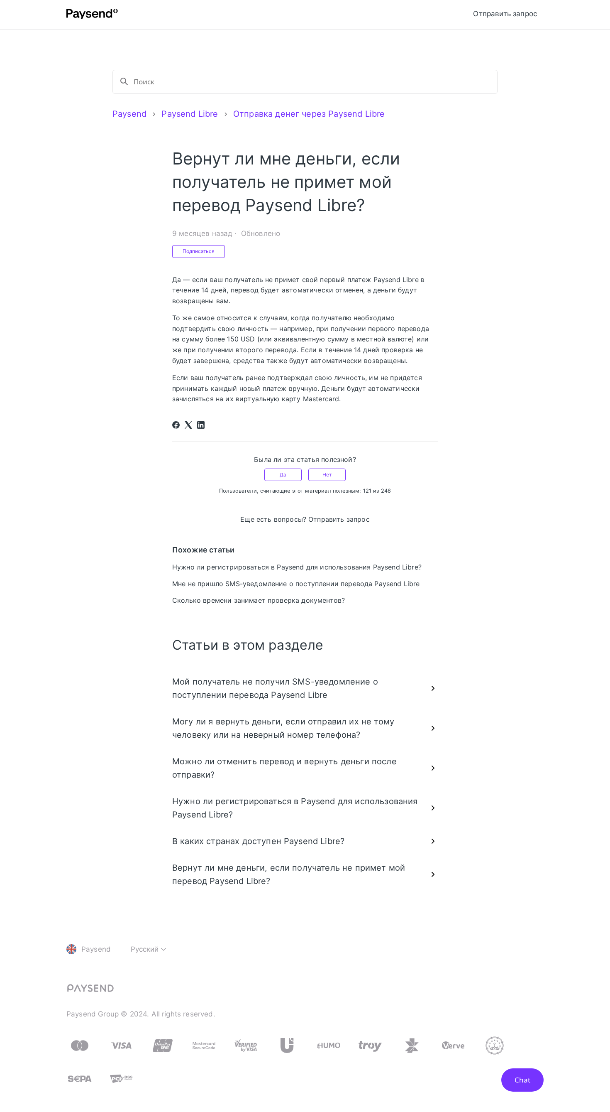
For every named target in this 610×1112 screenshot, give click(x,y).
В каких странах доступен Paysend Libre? (258, 841)
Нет (327, 474)
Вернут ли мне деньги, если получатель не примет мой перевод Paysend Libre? (288, 874)
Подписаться (199, 251)
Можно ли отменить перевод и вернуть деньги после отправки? (284, 768)
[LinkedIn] (201, 425)
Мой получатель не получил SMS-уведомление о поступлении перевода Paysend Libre (275, 688)
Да (283, 474)
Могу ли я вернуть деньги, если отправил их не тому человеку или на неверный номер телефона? (283, 728)
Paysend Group (92, 1014)
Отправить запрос (505, 14)
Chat (522, 1080)
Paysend (129, 114)
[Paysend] (92, 15)
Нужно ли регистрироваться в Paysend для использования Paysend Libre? (297, 567)
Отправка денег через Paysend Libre (309, 114)
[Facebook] (176, 425)
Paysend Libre (189, 114)
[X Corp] (188, 425)
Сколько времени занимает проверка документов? (258, 600)
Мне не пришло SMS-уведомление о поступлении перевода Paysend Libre (296, 583)
